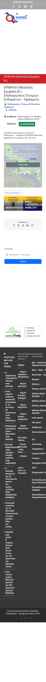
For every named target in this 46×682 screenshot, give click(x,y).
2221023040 (28, 124)
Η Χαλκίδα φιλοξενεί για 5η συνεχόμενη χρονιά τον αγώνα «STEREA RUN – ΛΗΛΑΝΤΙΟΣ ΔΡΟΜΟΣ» (9, 483)
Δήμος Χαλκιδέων (23, 427)
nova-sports (37, 418)
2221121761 (34, 613)
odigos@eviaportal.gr (23, 2)
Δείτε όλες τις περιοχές (22, 470)
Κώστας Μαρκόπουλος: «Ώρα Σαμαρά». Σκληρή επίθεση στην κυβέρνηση (9, 453)
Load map (23, 164)
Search (23, 261)
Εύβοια (21, 365)
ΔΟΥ (34, 468)
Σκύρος (23, 456)
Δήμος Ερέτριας (22, 384)
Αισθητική (36, 427)
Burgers (35, 379)
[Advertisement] (23, 48)
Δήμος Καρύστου (22, 406)
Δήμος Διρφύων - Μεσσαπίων (23, 374)
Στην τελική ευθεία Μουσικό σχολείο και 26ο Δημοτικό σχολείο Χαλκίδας (9, 582)
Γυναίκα (35, 458)
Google (33, 159)
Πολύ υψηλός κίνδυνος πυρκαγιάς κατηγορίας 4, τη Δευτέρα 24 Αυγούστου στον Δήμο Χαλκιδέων (9, 406)
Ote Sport (36, 422)
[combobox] (23, 254)
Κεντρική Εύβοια (22, 438)
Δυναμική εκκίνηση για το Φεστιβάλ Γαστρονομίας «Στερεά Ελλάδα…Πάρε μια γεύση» (9, 515)
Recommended (12, 193)
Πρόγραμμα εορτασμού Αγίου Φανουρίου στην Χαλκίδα (9, 432)
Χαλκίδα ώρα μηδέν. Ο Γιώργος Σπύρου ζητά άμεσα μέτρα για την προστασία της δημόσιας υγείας (9, 549)
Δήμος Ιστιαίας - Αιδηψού (22, 395)
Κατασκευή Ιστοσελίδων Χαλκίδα (22, 611)
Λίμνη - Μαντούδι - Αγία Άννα (22, 448)
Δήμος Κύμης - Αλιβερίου (23, 416)
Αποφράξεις (38, 449)
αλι (33, 439)
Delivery (35, 384)
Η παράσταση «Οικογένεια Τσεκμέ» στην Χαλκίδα (9, 379)
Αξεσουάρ (36, 444)
